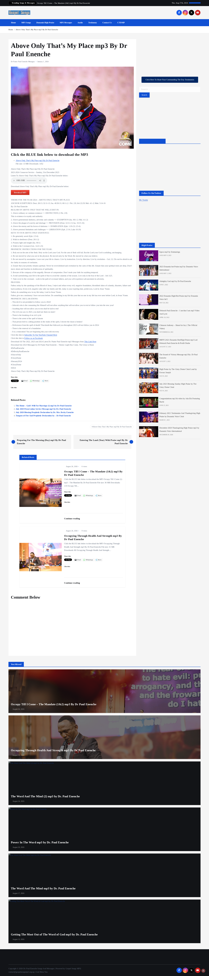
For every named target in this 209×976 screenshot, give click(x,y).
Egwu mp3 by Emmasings (169, 252)
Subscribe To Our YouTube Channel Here (40, 335)
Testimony (92, 23)
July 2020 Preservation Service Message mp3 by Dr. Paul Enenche (43, 409)
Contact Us (107, 23)
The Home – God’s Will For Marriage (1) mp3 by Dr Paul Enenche (44, 406)
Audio (80, 23)
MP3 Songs (26, 23)
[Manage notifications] (203, 971)
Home (13, 23)
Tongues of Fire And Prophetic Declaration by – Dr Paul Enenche (43, 416)
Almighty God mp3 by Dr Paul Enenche (175, 281)
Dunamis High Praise (45, 23)
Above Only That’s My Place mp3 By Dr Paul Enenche (37, 30)
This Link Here (90, 342)
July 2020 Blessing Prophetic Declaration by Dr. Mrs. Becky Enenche (45, 412)
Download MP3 (20, 192)
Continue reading (72, 518)
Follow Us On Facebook (152, 141)
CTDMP (121, 23)
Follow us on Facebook (33, 338)
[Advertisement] (170, 56)
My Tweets (143, 200)
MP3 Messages (66, 23)
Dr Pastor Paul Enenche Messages (23, 62)
